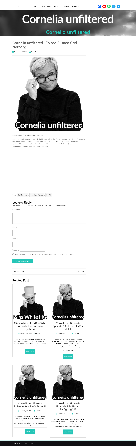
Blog (49, 6)
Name (15, 227)
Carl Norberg (22, 195)
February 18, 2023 (26, 411)
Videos (57, 6)
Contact (65, 6)
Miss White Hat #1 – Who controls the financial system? (30, 326)
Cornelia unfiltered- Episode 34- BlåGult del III (30, 405)
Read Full (30, 352)
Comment (16, 209)
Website (15, 250)
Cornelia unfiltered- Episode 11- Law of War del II (68, 326)
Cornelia (34, 52)
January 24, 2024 (26, 333)
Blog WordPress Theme (22, 443)
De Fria (48, 195)
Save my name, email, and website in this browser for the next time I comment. (45, 254)
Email (15, 238)
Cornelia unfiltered (68, 32)
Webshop (75, 6)
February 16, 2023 (20, 52)
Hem (43, 6)
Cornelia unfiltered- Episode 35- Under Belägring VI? (68, 406)
